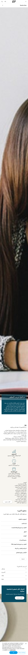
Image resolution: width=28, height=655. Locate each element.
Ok (13, 652)
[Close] (25, 643)
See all (23, 559)
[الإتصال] (2, 1)
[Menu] (3, 5)
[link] (23, 5)
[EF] (14, 2)
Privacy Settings (21, 652)
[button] (25, 1)
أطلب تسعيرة (19, 598)
